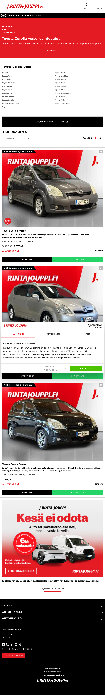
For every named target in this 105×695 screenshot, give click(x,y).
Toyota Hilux (60, 73)
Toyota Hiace (7, 107)
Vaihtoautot (7, 26)
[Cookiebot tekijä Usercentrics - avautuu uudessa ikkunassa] (90, 326)
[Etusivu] (23, 6)
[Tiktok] (20, 644)
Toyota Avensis (8, 83)
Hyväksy (85, 368)
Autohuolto (12, 618)
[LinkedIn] (12, 644)
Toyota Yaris (60, 100)
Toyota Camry (8, 97)
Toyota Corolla (8, 100)
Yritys (7, 605)
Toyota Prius (60, 83)
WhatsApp (79, 259)
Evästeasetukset (52, 672)
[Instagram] (7, 644)
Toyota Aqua (7, 76)
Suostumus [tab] (18, 333)
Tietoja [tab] (87, 333)
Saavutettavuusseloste (52, 675)
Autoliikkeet (12, 611)
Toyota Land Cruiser (63, 76)
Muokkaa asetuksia (50, 368)
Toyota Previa (60, 79)
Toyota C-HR (7, 93)
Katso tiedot (27, 259)
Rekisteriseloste (52, 668)
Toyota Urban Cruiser (63, 93)
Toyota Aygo (7, 86)
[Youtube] (16, 644)
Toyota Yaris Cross (62, 103)
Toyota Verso (60, 97)
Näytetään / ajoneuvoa (52, 589)
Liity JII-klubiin (12, 656)
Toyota (5, 29)
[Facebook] (3, 644)
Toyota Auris (7, 79)
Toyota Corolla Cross (10, 103)
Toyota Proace (61, 86)
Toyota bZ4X (7, 90)
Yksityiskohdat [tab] (52, 333)
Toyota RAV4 (60, 90)
